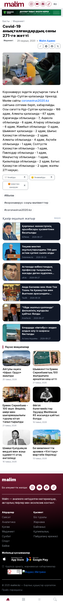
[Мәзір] (24, 599)
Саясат (6, 517)
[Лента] (39, 599)
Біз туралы (40, 517)
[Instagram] (31, 4)
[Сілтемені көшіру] (40, 46)
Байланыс (39, 526)
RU (55, 4)
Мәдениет (19, 21)
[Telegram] (46, 46)
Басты (6, 21)
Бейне (6, 545)
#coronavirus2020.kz (18, 210)
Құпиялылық (41, 531)
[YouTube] (37, 4)
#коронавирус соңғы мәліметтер (26, 202)
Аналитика (8, 522)
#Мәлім (9, 195)
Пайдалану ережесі (45, 536)
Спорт (6, 541)
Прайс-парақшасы (12, 589)
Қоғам (6, 526)
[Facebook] (43, 4)
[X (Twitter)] (57, 46)
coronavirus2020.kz (35, 100)
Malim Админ (47, 40)
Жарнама (39, 522)
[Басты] (8, 599)
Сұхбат (6, 536)
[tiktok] (54, 487)
